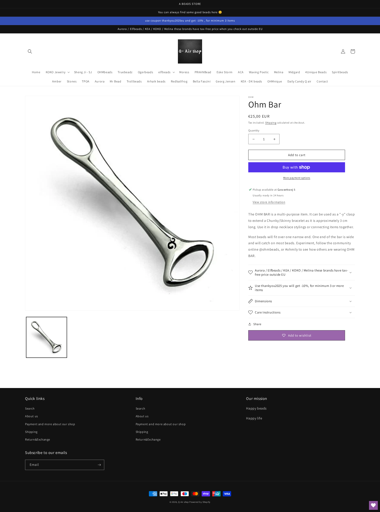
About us (31, 416)
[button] (30, 51)
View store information (269, 202)
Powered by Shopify (199, 502)
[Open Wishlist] (373, 505)
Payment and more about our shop (50, 424)
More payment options (296, 177)
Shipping (270, 122)
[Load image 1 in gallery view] (46, 337)
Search (30, 408)
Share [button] (257, 324)
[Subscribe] (99, 465)
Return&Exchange (37, 439)
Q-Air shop (183, 502)
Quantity (253, 130)
